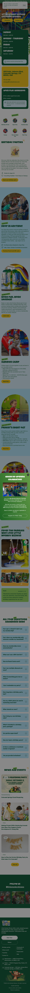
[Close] (28, 475)
